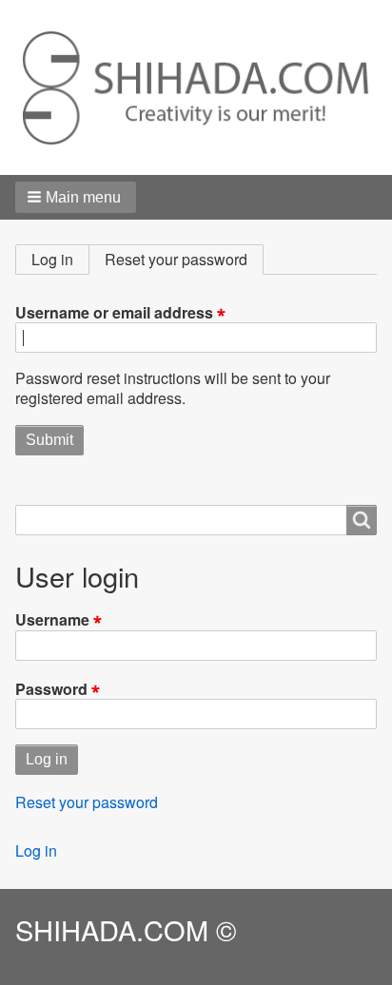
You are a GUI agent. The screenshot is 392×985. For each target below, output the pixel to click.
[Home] (196, 87)
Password (51, 688)
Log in (52, 259)
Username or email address (114, 311)
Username (52, 619)
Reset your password (184, 261)
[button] (75, 197)
